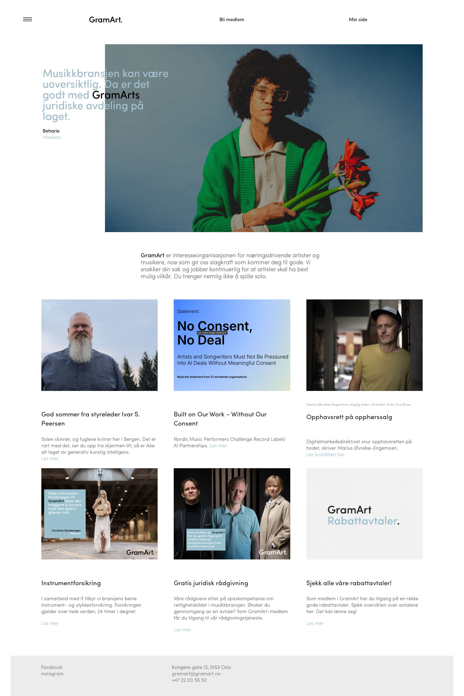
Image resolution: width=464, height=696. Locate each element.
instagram (52, 673)
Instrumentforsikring (71, 582)
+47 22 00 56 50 (189, 679)
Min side (358, 19)
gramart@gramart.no (196, 673)
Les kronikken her (325, 454)
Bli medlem (231, 19)
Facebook (52, 667)
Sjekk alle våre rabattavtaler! (349, 582)
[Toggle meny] (21, 19)
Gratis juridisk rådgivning (211, 582)
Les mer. (219, 445)
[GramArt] (106, 19)
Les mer (50, 458)
